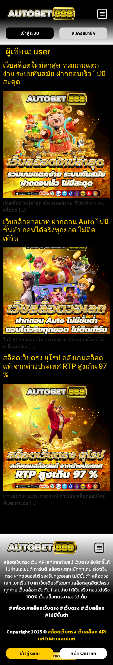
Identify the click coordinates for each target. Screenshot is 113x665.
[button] (102, 14)
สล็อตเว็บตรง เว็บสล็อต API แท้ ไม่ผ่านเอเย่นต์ (72, 635)
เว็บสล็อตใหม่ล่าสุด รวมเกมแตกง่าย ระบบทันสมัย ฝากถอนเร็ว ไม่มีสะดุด (54, 73)
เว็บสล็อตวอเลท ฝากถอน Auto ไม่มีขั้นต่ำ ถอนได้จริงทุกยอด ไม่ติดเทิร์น (56, 230)
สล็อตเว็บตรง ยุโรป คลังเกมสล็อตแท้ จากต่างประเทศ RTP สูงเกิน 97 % (55, 366)
